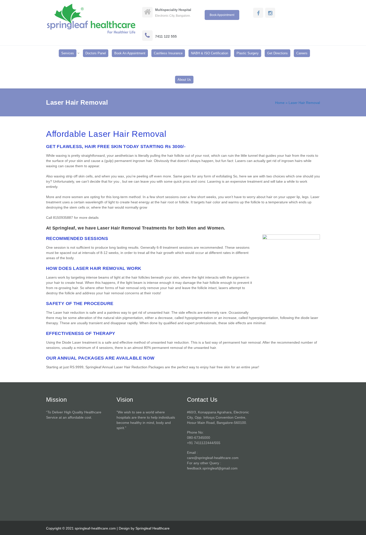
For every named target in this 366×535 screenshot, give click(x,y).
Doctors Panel (95, 53)
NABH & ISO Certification (209, 53)
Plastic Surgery (248, 53)
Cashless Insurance (168, 53)
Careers (301, 53)
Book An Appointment (129, 53)
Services (67, 53)
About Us (184, 79)
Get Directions (277, 53)
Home (280, 103)
